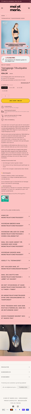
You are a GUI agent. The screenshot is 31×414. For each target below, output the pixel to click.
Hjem (3, 15)
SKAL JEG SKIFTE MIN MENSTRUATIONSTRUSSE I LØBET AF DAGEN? (11, 277)
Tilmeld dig (23, 387)
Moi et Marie (5, 64)
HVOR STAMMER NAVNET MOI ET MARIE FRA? (13, 317)
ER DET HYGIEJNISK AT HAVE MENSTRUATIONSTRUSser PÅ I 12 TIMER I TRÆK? (13, 287)
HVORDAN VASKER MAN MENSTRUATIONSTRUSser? (12, 253)
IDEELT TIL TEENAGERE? (11, 260)
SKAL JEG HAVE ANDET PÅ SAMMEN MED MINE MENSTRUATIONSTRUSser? (12, 244)
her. (18, 183)
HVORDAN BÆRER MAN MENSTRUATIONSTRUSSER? (12, 224)
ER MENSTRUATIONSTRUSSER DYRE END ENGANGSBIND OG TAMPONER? (13, 298)
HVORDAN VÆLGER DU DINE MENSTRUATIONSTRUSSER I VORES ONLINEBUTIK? (12, 234)
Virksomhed (23, 398)
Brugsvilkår (22, 400)
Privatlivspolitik (10, 400)
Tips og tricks (15, 403)
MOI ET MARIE (9, 398)
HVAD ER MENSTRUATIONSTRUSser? (12, 216)
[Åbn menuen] (3, 8)
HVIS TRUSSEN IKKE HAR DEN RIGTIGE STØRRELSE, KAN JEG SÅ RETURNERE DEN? (13, 308)
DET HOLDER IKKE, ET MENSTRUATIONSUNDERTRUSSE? (14, 268)
